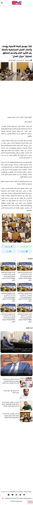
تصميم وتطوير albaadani (16, 501)
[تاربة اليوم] (17, 2)
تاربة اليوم (27, 60)
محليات (23, 42)
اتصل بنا (3, 491)
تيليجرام (23, 251)
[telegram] (8, 494)
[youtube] (12, 494)
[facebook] (24, 494)
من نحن (7, 491)
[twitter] (20, 494)
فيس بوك (7, 246)
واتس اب (23, 246)
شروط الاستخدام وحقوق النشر (16, 491)
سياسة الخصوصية (28, 491)
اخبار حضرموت (28, 42)
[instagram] (16, 494)
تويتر (7, 251)
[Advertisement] (16, 22)
